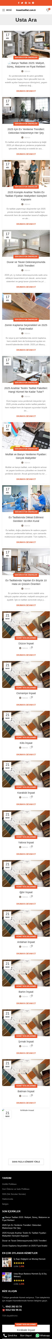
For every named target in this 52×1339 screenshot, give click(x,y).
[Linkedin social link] (29, 3)
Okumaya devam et (26, 91)
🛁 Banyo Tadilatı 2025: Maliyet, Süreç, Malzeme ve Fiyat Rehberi (26, 1218)
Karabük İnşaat (26, 792)
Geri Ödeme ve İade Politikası (15, 1189)
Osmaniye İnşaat (26, 693)
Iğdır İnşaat (25, 892)
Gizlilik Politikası (9, 1184)
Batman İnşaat (26, 1091)
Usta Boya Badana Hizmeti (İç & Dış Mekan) (30, 1275)
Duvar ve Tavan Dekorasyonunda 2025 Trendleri (24, 1240)
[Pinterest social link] (26, 3)
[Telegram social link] (33, 3)
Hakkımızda (7, 1199)
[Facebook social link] (18, 3)
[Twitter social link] (22, 3)
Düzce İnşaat (26, 643)
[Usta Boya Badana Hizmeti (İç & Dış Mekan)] (7, 1278)
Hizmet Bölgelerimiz (26, 638)
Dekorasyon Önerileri (26, 58)
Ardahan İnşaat (26, 942)
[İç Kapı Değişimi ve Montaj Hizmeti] (7, 1263)
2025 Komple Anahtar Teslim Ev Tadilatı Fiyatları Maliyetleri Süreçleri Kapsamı (26, 196)
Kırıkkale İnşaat (26, 1330)
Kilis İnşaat (26, 743)
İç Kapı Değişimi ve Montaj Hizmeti (29, 1259)
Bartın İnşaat (26, 991)
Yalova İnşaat (26, 842)
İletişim (5, 1204)
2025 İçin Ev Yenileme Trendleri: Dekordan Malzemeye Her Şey (21, 1226)
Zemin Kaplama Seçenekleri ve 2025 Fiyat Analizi (24, 1246)
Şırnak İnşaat (26, 1041)
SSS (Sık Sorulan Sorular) (14, 1194)
